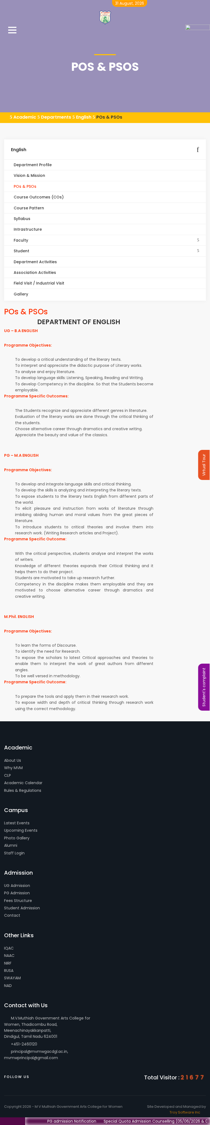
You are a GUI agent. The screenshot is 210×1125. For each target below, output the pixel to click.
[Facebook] (36, 1076)
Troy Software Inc (185, 1112)
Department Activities (35, 262)
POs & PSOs (109, 117)
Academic (24, 117)
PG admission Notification (60, 1121)
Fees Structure (18, 900)
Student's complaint (204, 687)
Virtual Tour (204, 465)
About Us (12, 760)
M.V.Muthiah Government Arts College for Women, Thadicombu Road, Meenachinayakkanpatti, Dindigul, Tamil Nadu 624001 (47, 1027)
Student (21, 251)
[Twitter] (47, 1076)
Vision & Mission (29, 175)
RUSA (8, 970)
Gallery (20, 294)
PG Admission (17, 893)
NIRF (7, 963)
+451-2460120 (23, 1044)
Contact (12, 915)
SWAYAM (12, 978)
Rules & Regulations (22, 790)
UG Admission (17, 885)
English (83, 117)
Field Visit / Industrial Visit (38, 283)
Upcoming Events (20, 830)
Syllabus (21, 218)
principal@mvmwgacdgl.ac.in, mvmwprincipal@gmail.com (36, 1054)
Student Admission (22, 908)
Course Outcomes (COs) (38, 197)
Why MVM (13, 767)
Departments (56, 117)
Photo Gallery (17, 838)
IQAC (9, 948)
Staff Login (14, 853)
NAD (8, 985)
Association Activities (34, 272)
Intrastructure (27, 229)
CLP (7, 775)
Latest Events (17, 823)
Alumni (10, 845)
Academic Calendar (23, 783)
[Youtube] (58, 1076)
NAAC (9, 955)
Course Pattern (28, 208)
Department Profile (32, 165)
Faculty (20, 240)
